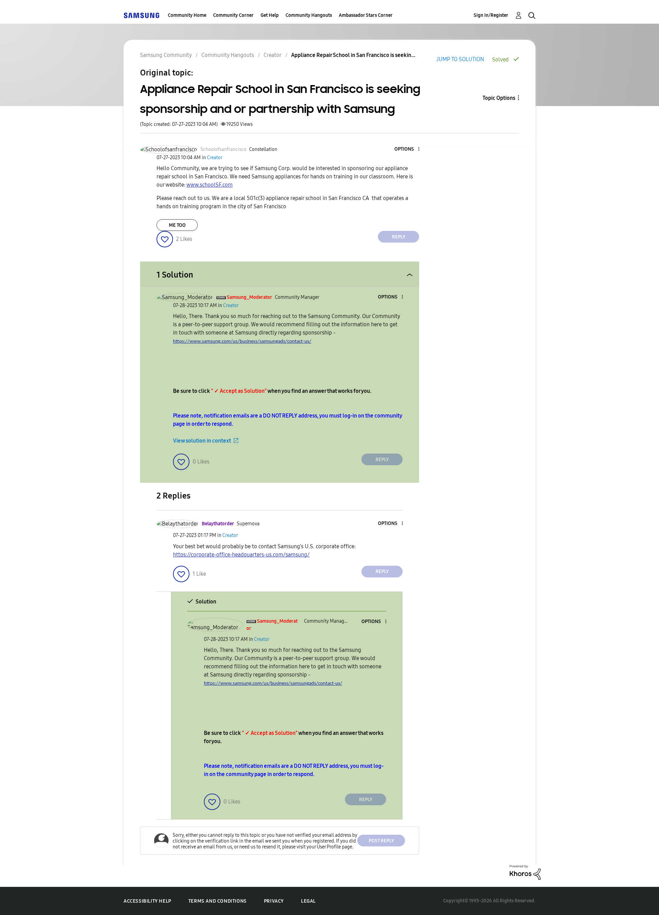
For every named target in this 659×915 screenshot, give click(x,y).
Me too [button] (177, 225)
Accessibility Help (147, 901)
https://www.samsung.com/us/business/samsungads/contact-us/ (242, 341)
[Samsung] (141, 15)
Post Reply (381, 841)
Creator (272, 55)
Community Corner (233, 15)
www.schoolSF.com (209, 184)
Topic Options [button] (499, 98)
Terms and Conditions (217, 901)
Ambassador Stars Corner (366, 15)
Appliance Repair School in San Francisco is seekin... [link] (353, 55)
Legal (308, 901)
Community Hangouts (309, 15)
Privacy (274, 901)
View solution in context (202, 440)
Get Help (270, 15)
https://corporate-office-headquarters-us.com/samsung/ (241, 554)
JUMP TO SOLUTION (460, 59)
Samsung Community (166, 55)
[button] (407, 149)
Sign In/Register (491, 15)
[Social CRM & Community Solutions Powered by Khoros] (525, 872)
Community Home (187, 15)
